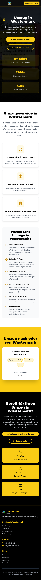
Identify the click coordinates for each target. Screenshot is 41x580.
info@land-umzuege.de (12, 546)
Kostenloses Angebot (20, 39)
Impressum (5, 560)
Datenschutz (6, 563)
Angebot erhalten (31, 3)
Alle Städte (5, 557)
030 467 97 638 (22, 47)
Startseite (5, 555)
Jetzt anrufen (22, 441)
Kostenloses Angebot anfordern (20, 434)
